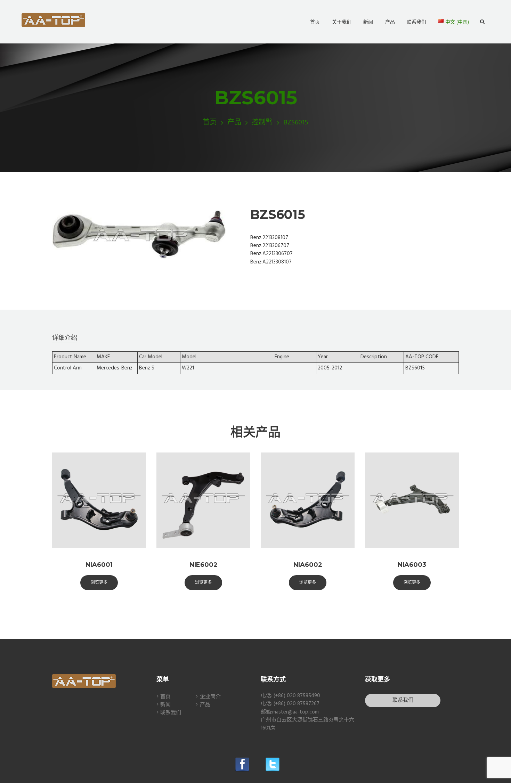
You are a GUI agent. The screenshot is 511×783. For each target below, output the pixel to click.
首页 (210, 123)
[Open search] (482, 22)
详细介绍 (64, 338)
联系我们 (170, 713)
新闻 (165, 705)
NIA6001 (99, 565)
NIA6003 (412, 565)
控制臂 (262, 123)
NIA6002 (307, 565)
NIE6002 (203, 565)
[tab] (64, 337)
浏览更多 (99, 582)
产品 (234, 123)
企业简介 (210, 697)
